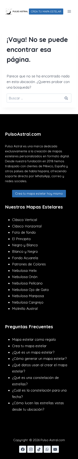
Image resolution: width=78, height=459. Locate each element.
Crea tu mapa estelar (29, 346)
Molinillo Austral (25, 308)
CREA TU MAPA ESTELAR (46, 11)
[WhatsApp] (47, 449)
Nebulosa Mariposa (28, 296)
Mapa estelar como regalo (34, 339)
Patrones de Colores (29, 264)
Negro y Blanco (25, 245)
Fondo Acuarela (25, 258)
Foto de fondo (24, 232)
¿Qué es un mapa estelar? (33, 352)
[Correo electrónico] (55, 449)
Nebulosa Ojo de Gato (30, 289)
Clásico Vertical (24, 219)
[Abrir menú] (69, 11)
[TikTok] (39, 449)
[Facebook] (22, 449)
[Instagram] (30, 449)
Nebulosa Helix (24, 270)
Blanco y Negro (25, 251)
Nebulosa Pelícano (27, 283)
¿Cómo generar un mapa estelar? (39, 358)
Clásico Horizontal (27, 226)
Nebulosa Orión (24, 277)
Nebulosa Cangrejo (27, 302)
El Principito (21, 239)
